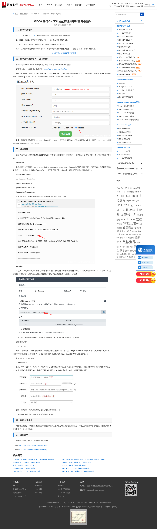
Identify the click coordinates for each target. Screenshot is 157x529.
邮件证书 (122, 257)
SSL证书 (34, 36)
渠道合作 (78, 5)
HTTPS (121, 191)
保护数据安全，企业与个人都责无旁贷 (26, 462)
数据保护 (131, 238)
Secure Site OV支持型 (126, 116)
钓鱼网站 (131, 257)
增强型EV (121, 83)
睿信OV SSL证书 (124, 47)
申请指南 (23, 14)
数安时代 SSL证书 (123, 26)
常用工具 (61, 496)
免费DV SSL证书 (126, 74)
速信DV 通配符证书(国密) (129, 71)
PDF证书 (135, 201)
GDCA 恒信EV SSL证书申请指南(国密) (33, 450)
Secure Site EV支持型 (126, 109)
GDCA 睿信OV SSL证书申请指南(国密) (33, 445)
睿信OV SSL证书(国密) (129, 61)
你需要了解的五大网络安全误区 (24, 468)
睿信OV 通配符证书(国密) (129, 64)
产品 (48, 5)
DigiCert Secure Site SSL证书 (128, 102)
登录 (147, 5)
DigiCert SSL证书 (123, 147)
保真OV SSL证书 (124, 132)
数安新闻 (38, 485)
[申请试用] (146, 280)
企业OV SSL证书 (124, 155)
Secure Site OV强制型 (126, 113)
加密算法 (134, 231)
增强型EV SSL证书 (125, 30)
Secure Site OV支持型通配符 (128, 120)
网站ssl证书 (129, 247)
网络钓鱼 (134, 251)
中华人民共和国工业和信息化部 (87, 502)
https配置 (126, 196)
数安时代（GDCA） (60, 502)
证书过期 (123, 254)
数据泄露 (129, 242)
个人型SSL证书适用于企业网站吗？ (75, 465)
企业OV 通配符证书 (125, 158)
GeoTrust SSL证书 (124, 125)
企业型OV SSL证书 (125, 33)
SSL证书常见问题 (64, 493)
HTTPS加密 (130, 192)
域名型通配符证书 (124, 142)
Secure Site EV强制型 (126, 106)
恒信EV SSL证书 (124, 54)
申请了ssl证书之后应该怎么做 (23, 465)
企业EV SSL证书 (124, 151)
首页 (40, 5)
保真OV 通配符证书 (125, 135)
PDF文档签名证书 (19, 496)
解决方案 (58, 5)
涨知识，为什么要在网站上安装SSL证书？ (77, 462)
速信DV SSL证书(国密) (129, 67)
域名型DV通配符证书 (125, 43)
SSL (120, 205)
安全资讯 (38, 489)
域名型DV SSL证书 (125, 40)
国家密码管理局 (105, 502)
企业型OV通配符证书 (126, 36)
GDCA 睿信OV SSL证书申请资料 (64, 53)
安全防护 (135, 234)
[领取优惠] (146, 274)
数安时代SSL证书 (19, 489)
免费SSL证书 (125, 231)
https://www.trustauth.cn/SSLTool (55, 69)
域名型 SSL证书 (124, 139)
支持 (68, 5)
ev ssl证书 (136, 188)
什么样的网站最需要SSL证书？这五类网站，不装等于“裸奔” (83, 459)
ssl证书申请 (128, 214)
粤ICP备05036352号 (46, 507)
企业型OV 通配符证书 (126, 90)
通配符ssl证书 (132, 254)
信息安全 (128, 227)
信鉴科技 (71, 502)
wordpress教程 (131, 219)
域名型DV (121, 94)
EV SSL (130, 188)
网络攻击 (124, 250)
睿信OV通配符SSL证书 (126, 50)
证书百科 (38, 493)
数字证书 (123, 238)
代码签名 (119, 224)
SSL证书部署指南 (64, 489)
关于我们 (90, 5)
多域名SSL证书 (126, 234)
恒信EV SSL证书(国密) (128, 57)
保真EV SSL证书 (124, 128)
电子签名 (123, 247)
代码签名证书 (131, 223)
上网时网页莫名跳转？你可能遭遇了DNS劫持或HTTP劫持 (33, 459)
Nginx (128, 201)
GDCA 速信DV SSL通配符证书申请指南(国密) (78, 471)
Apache (122, 187)
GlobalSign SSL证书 (125, 79)
